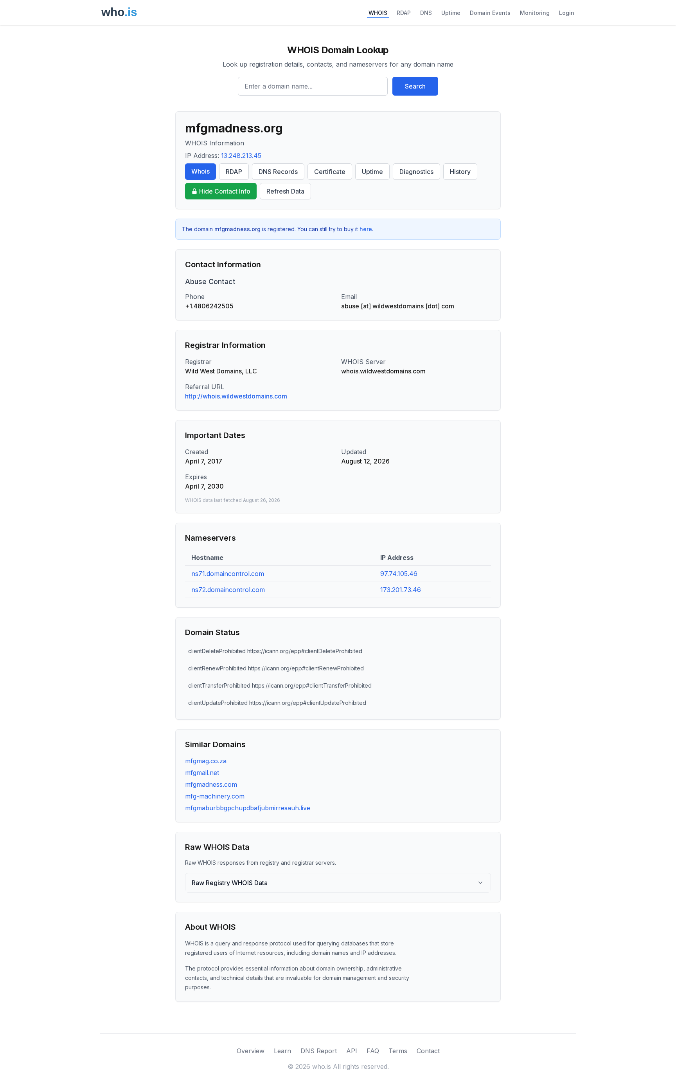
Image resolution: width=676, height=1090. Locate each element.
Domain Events (490, 12)
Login (566, 12)
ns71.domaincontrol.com (227, 574)
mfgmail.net (202, 773)
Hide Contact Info (224, 191)
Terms (397, 1051)
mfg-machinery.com (215, 796)
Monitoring (535, 12)
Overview (250, 1051)
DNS (426, 12)
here (366, 229)
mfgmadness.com (211, 784)
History (460, 172)
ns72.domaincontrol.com (228, 590)
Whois (200, 171)
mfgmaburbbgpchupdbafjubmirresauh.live (247, 808)
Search (415, 86)
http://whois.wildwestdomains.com (236, 396)
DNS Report (318, 1051)
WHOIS (378, 12)
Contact (428, 1051)
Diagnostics (416, 172)
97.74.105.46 (398, 574)
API (351, 1051)
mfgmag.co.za (206, 761)
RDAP (404, 12)
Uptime (450, 12)
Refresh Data (285, 191)
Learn (282, 1051)
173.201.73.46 (400, 590)
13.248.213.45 (241, 155)
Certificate (329, 172)
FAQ (373, 1051)
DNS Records (278, 172)
